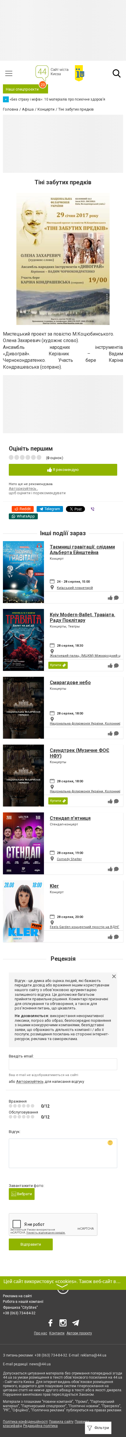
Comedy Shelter (69, 859)
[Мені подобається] (110, 597)
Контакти (56, 1333)
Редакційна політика (40, 1426)
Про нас (40, 1333)
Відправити (31, 1244)
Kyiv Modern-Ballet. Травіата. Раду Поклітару (82, 617)
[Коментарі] (116, 597)
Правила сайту (61, 1422)
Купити (55, 665)
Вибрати (24, 1194)
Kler (54, 886)
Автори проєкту (79, 1333)
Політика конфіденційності (25, 1422)
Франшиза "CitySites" (20, 1307)
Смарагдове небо (70, 682)
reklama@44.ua (93, 1355)
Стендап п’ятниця (70, 818)
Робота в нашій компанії (23, 1302)
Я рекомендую (65, 469)
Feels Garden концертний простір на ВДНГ (84, 927)
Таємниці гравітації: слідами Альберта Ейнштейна (82, 549)
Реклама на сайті (17, 1296)
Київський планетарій (75, 588)
